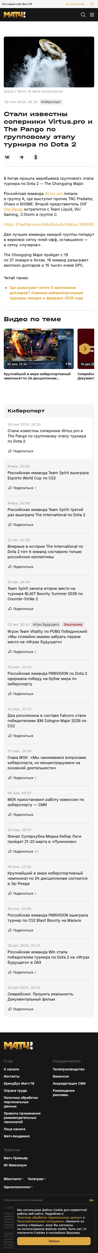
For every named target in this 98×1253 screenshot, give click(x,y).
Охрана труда (15, 1090)
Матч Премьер (16, 1158)
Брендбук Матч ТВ (19, 1083)
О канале (11, 1069)
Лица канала (14, 1129)
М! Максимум (15, 1165)
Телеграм (35, 1179)
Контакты (12, 1076)
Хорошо (54, 1241)
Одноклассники (17, 1187)
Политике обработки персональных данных (49, 1218)
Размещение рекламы (63, 1092)
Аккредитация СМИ (69, 1083)
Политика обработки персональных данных (21, 1102)
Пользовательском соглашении (40, 1221)
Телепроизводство (68, 1069)
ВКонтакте (12, 1179)
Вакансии (61, 1076)
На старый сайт (75, 4)
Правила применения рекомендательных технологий (22, 1117)
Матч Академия (17, 1136)
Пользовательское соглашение (23, 1200)
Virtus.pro (54, 193)
